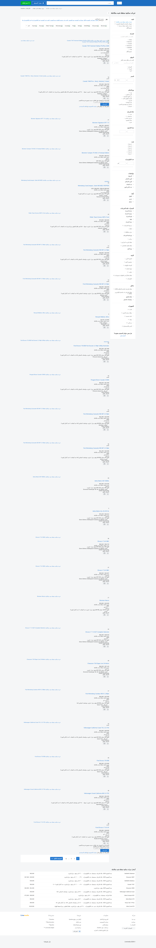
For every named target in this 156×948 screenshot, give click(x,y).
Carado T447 (131, 884)
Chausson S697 (130, 877)
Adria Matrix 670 (130, 899)
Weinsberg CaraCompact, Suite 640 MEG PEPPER (93, 185)
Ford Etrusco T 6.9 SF (102, 827)
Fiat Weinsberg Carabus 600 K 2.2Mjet (97, 693)
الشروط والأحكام (104, 919)
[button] (107, 63)
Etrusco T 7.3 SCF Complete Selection (97, 632)
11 (66, 858)
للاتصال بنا (133, 925)
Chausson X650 (130, 888)
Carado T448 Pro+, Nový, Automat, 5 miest (96, 81)
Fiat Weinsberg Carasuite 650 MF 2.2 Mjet (96, 250)
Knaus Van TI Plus (129, 902)
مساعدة (133, 922)
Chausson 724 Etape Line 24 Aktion (98, 663)
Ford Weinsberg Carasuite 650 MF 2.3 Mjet (96, 284)
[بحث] (112, 3)
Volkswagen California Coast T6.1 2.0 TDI (96, 728)
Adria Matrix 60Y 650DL (102, 481)
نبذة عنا (133, 919)
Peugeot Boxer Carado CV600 (100, 380)
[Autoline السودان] (129, 3)
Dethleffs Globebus (129, 880)
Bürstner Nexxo (104, 600)
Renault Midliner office (102, 317)
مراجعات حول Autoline (102, 927)
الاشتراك (105, 104)
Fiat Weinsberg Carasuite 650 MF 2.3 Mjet (96, 414)
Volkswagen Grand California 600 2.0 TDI (96, 793)
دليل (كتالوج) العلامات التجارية (101, 930)
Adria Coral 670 (130, 906)
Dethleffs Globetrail (129, 873)
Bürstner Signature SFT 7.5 (100, 122)
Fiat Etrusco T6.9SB (103, 760)
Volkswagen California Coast (127, 891)
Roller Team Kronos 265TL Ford (99, 217)
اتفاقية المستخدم (83, 106)
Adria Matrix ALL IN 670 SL (101, 511)
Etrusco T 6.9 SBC (103, 541)
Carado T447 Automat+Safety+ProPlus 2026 (95, 46)
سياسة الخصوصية (92, 106)
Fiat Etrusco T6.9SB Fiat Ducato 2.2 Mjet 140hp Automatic (91, 346)
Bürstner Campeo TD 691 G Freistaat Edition (95, 153)
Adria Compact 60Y (129, 895)
